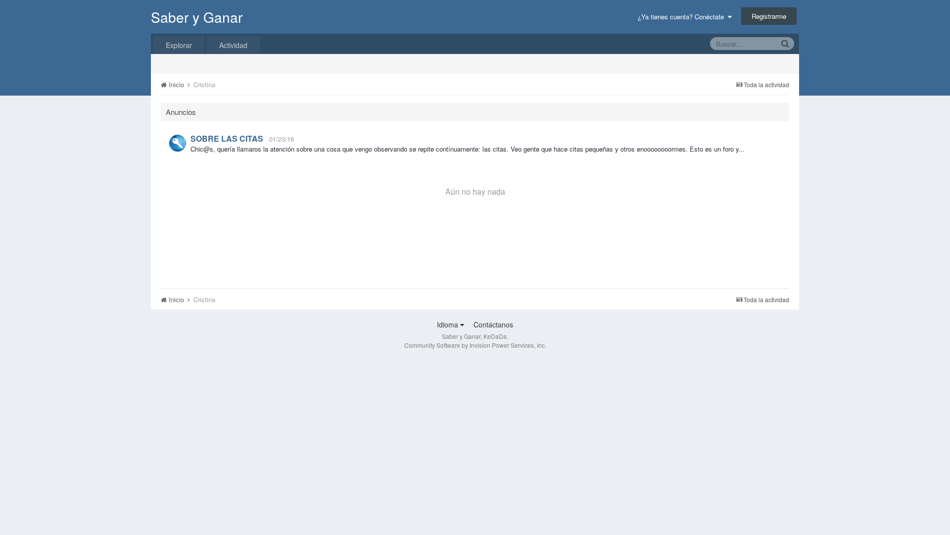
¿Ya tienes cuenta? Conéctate (683, 16)
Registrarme (769, 16)
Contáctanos (493, 324)
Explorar (179, 45)
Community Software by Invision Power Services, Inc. (475, 345)
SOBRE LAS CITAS (226, 138)
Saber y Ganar (196, 17)
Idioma (448, 324)
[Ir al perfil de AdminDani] (177, 143)
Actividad (233, 45)
